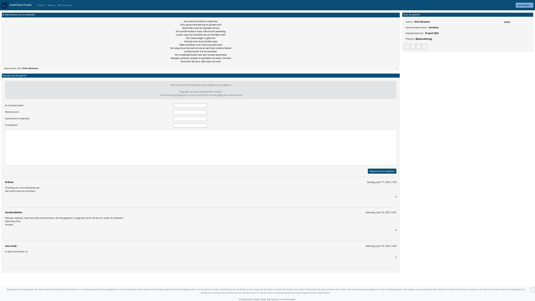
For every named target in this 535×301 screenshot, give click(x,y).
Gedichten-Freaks (19, 5)
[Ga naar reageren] (413, 46)
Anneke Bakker (13, 212)
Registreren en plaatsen (382, 171)
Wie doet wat (64, 5)
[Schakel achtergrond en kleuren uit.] (396, 15)
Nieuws (51, 5)
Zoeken (41, 5)
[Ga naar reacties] (407, 46)
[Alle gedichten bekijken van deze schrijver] (418, 46)
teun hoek (11, 245)
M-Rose (9, 182)
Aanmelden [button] (523, 5)
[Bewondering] (424, 38)
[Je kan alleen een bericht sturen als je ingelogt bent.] (424, 46)
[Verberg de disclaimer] (533, 290)
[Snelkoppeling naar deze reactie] (395, 196)
